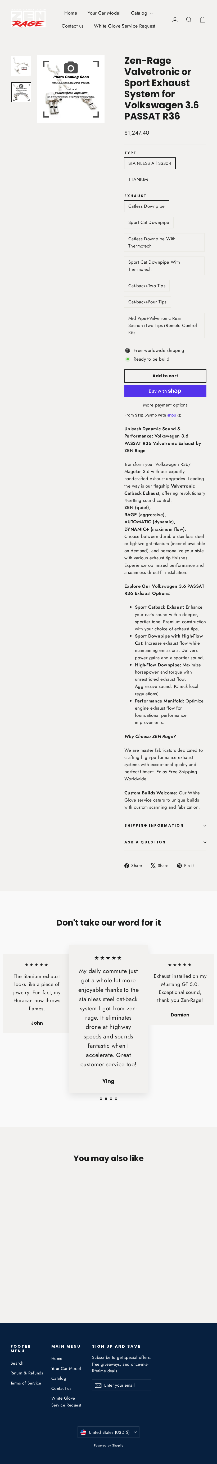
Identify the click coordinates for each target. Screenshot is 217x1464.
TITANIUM (138, 179)
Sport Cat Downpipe (148, 222)
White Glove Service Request (124, 26)
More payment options (165, 405)
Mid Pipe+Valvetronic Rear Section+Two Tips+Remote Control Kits (162, 325)
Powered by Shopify (108, 1445)
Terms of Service (26, 1383)
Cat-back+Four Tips (147, 302)
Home (70, 13)
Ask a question (145, 842)
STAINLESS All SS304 (149, 163)
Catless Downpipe (146, 206)
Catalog (139, 13)
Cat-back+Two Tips (146, 285)
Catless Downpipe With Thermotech (152, 242)
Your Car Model (104, 13)
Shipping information (154, 825)
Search (17, 1363)
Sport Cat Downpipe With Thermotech (154, 265)
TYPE (130, 153)
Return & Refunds (27, 1373)
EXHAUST (135, 196)
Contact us (72, 26)
